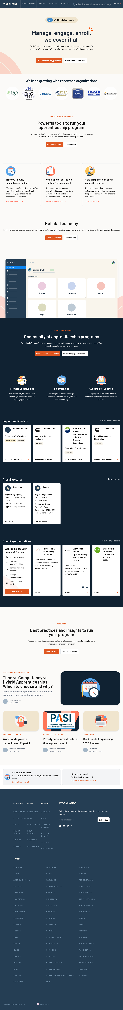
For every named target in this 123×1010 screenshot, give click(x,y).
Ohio (48, 982)
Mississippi (52, 905)
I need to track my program (49, 60)
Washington (85, 950)
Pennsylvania (86, 880)
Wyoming (83, 975)
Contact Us (47, 849)
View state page (11, 521)
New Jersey (52, 943)
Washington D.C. (87, 956)
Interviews (33, 846)
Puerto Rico (85, 886)
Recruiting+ (19, 818)
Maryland (51, 880)
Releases (32, 840)
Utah (81, 924)
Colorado (18, 905)
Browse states (114, 479)
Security (45, 842)
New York (51, 956)
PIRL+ (16, 824)
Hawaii (16, 943)
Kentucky (18, 982)
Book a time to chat (20, 782)
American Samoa (21, 880)
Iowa (15, 969)
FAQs (29, 818)
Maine (49, 873)
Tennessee (84, 912)
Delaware (18, 918)
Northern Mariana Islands (60, 975)
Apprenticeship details (13, 459)
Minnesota (51, 899)
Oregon (82, 873)
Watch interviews (69, 651)
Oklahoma (84, 867)
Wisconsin (84, 969)
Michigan (50, 893)
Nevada (49, 931)
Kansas (17, 975)
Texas (46, 486)
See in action (91, 201)
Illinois (17, 956)
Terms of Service (45, 825)
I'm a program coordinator (47, 354)
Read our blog (52, 651)
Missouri (50, 912)
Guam (16, 937)
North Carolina (54, 963)
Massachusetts (54, 886)
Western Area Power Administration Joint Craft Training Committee (80, 435)
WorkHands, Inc (20, 428)
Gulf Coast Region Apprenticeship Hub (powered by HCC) (80, 554)
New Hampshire (53, 937)
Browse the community (75, 60)
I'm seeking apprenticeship (75, 354)
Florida (17, 924)
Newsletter (33, 824)
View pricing (70, 237)
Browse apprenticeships (110, 420)
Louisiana (51, 867)
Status (17, 846)
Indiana (17, 963)
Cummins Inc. (49, 428)
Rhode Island (85, 893)
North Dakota (53, 969)
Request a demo (54, 144)
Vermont (83, 931)
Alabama (17, 867)
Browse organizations (111, 541)
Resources (32, 812)
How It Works (16, 832)
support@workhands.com (82, 780)
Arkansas (18, 893)
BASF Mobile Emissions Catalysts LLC (109, 551)
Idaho (16, 950)
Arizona (17, 886)
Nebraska (51, 924)
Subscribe (103, 820)
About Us (46, 812)
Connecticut (20, 912)
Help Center (31, 832)
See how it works (13, 201)
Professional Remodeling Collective (49, 551)
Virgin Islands (86, 943)
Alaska (17, 873)
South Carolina (87, 899)
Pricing (17, 840)
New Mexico (52, 950)
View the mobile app (54, 201)
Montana (50, 918)
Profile (37, 593)
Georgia (17, 931)
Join (43, 818)
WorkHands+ (19, 812)
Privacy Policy (45, 834)
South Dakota (86, 905)
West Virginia (86, 963)
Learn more (71, 144)
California (17, 486)
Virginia (83, 937)
